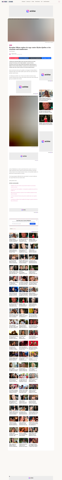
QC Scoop (14, 228)
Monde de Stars (14, 53)
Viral (10, 45)
